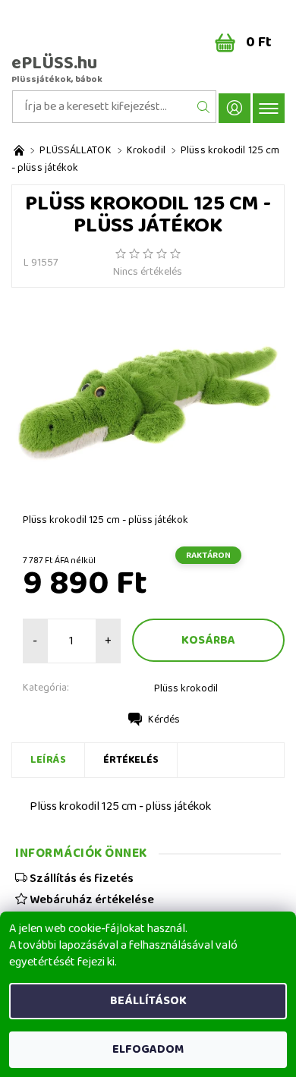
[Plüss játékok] (19, 150)
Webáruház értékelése (90, 899)
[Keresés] (203, 106)
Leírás (48, 759)
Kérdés (164, 719)
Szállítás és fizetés (80, 878)
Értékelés (131, 759)
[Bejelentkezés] (234, 108)
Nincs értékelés (147, 271)
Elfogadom (148, 1049)
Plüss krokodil (186, 688)
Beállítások (148, 1000)
